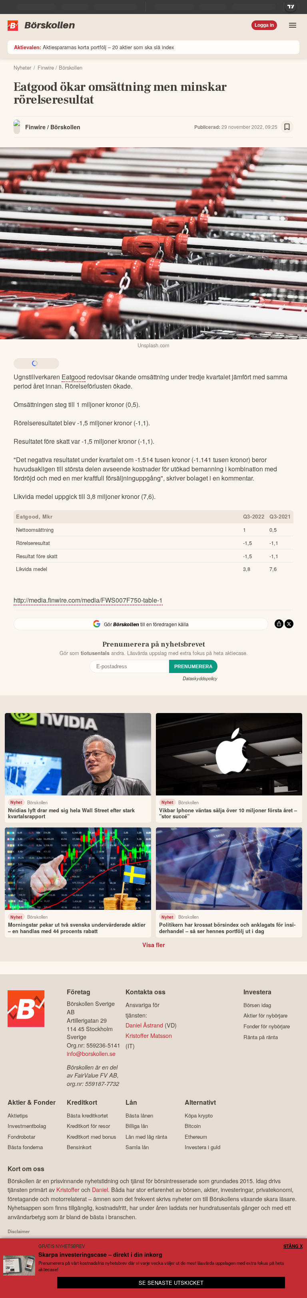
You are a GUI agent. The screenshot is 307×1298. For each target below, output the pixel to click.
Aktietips (18, 1115)
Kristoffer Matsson (149, 1035)
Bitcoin (193, 1126)
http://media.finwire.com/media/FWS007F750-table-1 (88, 600)
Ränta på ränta (260, 1037)
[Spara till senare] (287, 126)
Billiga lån (137, 1126)
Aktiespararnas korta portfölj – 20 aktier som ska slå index (94, 47)
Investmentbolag (27, 1126)
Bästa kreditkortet (87, 1115)
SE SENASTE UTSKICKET (171, 1282)
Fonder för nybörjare (266, 1026)
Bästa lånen (139, 1115)
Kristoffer (68, 1189)
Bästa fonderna (25, 1147)
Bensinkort (79, 1147)
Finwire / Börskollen (52, 127)
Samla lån (137, 1147)
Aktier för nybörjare (265, 1015)
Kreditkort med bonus (91, 1136)
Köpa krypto (199, 1115)
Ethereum (196, 1136)
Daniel (100, 1189)
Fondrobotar (21, 1136)
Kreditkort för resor (88, 1126)
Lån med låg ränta (146, 1136)
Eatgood (74, 376)
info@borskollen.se (91, 1053)
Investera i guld (202, 1147)
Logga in (264, 25)
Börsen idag (257, 1005)
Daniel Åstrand (144, 1025)
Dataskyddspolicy (200, 678)
